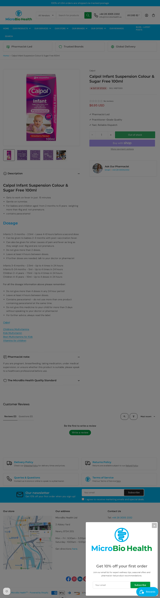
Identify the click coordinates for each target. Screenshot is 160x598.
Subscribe (140, 585)
